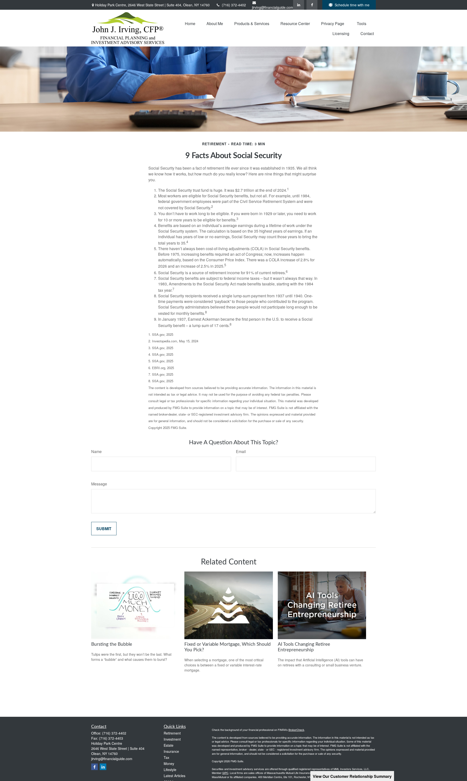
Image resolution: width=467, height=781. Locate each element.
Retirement (172, 733)
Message (99, 484)
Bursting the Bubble (111, 644)
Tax (166, 757)
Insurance (171, 751)
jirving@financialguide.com (272, 7)
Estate (168, 745)
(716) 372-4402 (234, 4)
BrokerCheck (296, 730)
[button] (190, 23)
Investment (172, 739)
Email (241, 451)
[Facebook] (311, 5)
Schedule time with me (352, 4)
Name (96, 451)
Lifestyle (170, 769)
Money (169, 763)
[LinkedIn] (298, 5)
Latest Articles (174, 775)
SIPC (225, 773)
